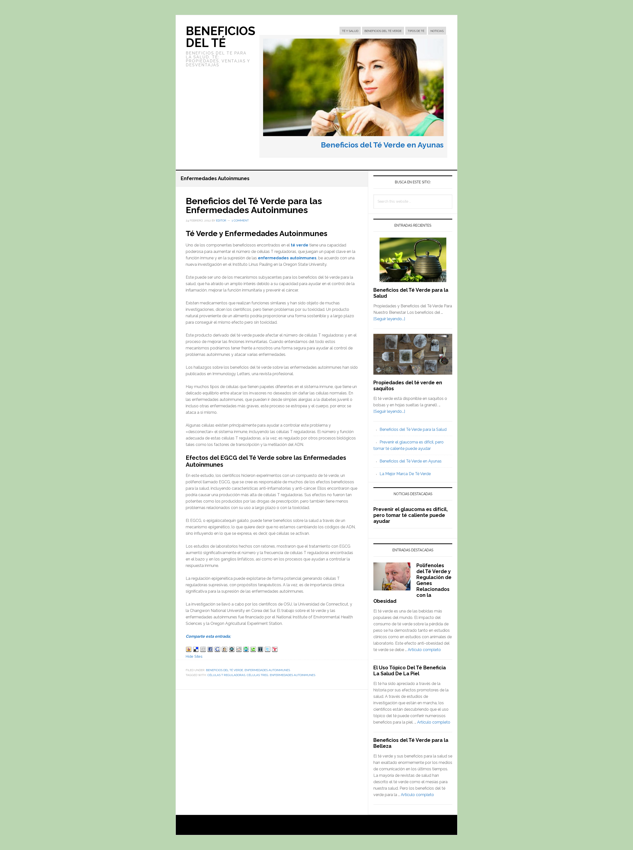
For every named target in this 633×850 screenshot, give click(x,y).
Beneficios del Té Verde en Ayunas (382, 145)
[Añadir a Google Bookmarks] (217, 650)
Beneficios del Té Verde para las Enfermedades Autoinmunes (254, 205)
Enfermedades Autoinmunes (267, 670)
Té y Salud (350, 31)
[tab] (350, 31)
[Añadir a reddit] (239, 650)
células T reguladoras (226, 675)
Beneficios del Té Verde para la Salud (413, 429)
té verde (299, 245)
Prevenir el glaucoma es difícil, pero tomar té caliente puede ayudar (410, 515)
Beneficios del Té (220, 37)
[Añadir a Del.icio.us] (196, 650)
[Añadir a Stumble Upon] (246, 650)
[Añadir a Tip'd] (260, 650)
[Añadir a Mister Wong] (225, 650)
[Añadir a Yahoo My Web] (275, 650)
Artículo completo (424, 649)
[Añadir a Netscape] (232, 650)
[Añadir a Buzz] (189, 650)
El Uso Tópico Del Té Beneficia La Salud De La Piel (409, 671)
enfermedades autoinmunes (287, 258)
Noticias (437, 31)
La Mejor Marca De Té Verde (405, 473)
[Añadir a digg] (203, 650)
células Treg (257, 675)
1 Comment (240, 220)
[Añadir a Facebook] (210, 650)
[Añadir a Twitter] (268, 650)
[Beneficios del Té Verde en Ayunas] (353, 137)
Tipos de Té (416, 31)
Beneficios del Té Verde (383, 31)
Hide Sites (194, 656)
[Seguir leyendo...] (389, 318)
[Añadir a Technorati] (253, 650)
